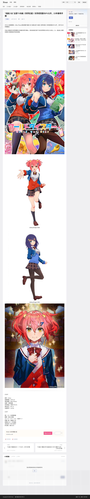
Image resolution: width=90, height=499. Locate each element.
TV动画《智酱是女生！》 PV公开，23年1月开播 (18, 447)
